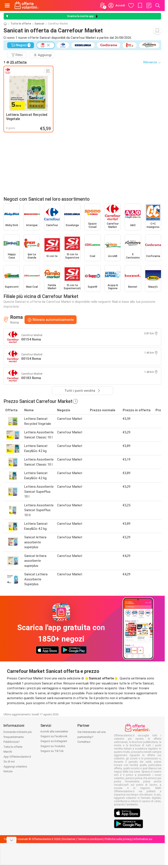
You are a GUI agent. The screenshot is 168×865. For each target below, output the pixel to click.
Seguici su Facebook (53, 736)
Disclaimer (68, 839)
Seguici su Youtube (52, 746)
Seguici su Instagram (53, 741)
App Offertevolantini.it (17, 756)
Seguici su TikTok (52, 751)
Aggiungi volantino (15, 766)
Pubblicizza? (12, 741)
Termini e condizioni (90, 839)
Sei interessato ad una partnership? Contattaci (91, 736)
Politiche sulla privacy (118, 839)
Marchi (8, 751)
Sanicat (39, 23)
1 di (15, 62)
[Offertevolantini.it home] (26, 5)
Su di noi (9, 761)
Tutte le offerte (20, 23)
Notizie (8, 771)
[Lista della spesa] (148, 5)
